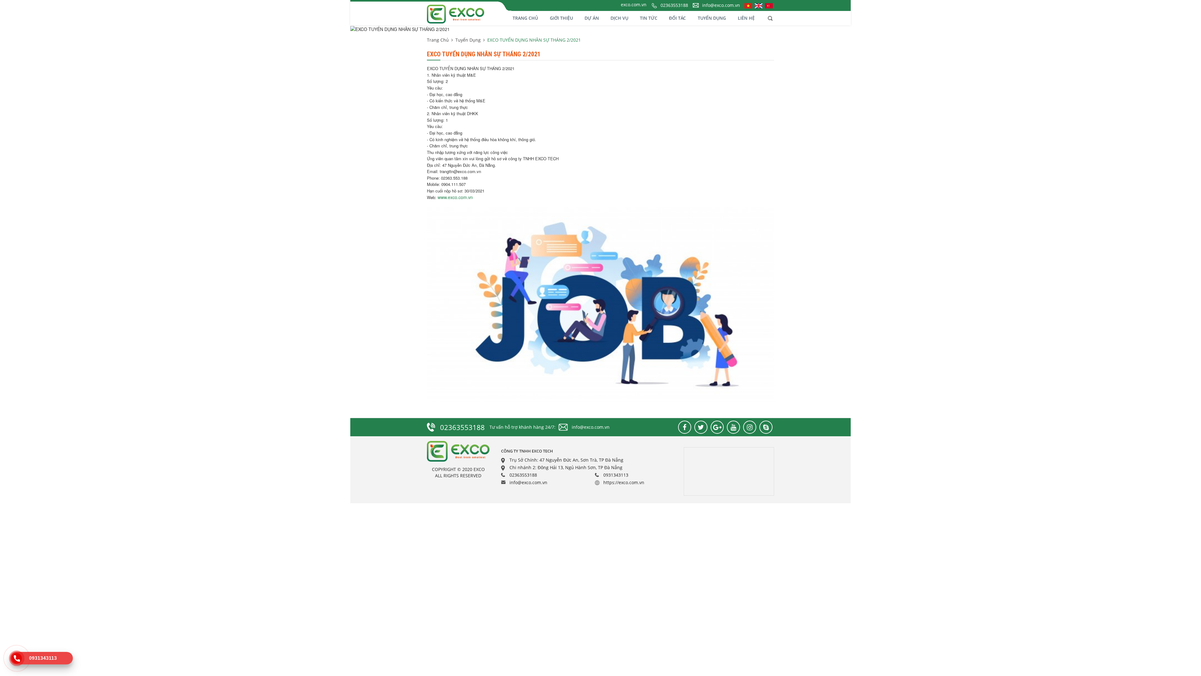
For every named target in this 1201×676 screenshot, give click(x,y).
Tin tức (648, 18)
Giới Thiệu (561, 18)
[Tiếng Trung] (769, 5)
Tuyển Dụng (712, 18)
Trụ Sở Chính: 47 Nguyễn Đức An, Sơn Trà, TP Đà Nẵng (566, 460)
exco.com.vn (633, 5)
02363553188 (674, 5)
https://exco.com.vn (623, 482)
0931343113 (615, 475)
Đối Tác (677, 18)
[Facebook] (684, 427)
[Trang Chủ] (469, 13)
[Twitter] (700, 427)
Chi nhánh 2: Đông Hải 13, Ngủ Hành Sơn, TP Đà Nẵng (565, 467)
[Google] (717, 427)
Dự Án (592, 18)
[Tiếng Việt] (748, 5)
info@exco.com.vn (721, 5)
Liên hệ (746, 18)
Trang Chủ (525, 18)
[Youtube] (733, 427)
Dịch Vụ (619, 18)
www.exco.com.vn (455, 197)
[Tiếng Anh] (759, 5)
